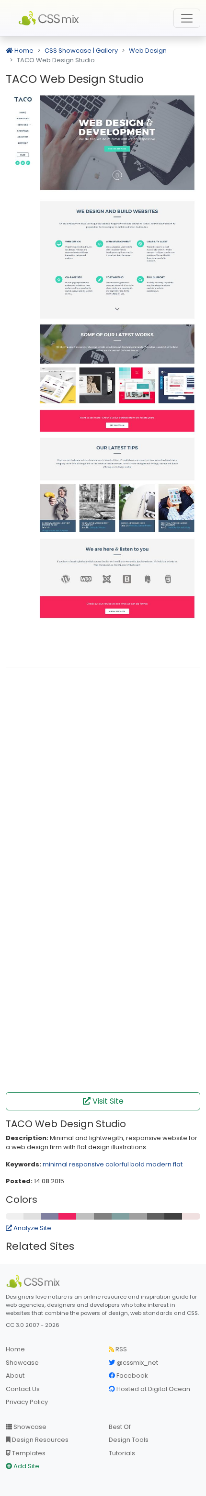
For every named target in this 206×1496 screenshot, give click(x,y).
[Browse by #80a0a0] (121, 1216)
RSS (120, 1349)
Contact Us (23, 1388)
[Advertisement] (103, 778)
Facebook (131, 1375)
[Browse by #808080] (103, 1216)
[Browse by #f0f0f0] (15, 1216)
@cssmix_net (136, 1362)
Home (23, 50)
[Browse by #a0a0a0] (138, 1216)
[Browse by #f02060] (67, 1216)
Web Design (148, 50)
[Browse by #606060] (156, 1216)
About (15, 1375)
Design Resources (40, 1439)
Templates (28, 1453)
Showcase (22, 1362)
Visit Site (107, 1101)
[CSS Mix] (34, 1281)
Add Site (25, 1466)
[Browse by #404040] (173, 1216)
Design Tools (129, 1439)
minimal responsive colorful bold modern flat (113, 1164)
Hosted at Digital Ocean (152, 1388)
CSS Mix (50, 18)
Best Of (120, 1426)
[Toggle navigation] (186, 18)
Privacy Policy (27, 1401)
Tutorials (122, 1453)
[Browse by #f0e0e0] (191, 1216)
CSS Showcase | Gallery (81, 50)
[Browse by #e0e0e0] (32, 1216)
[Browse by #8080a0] (50, 1216)
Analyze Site (31, 1228)
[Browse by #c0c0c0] (85, 1216)
